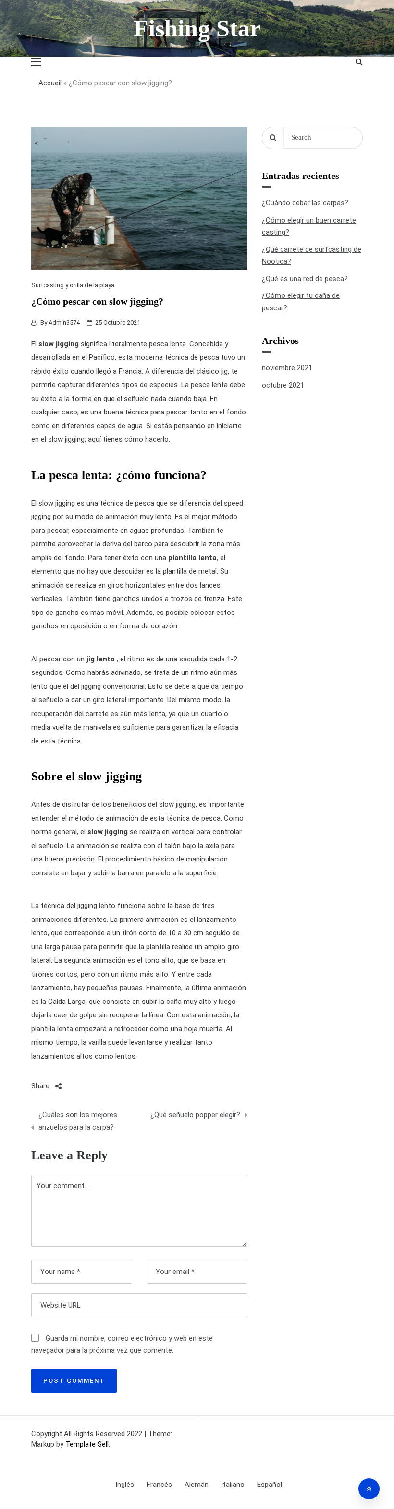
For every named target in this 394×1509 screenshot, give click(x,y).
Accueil (50, 83)
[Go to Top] (369, 1488)
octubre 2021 (283, 385)
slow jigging (58, 344)
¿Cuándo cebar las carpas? (305, 203)
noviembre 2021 (287, 368)
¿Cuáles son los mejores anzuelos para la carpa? (77, 1121)
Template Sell (87, 1444)
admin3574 (64, 322)
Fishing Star (197, 28)
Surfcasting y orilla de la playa (72, 285)
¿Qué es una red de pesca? (305, 278)
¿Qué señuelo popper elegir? (195, 1114)
